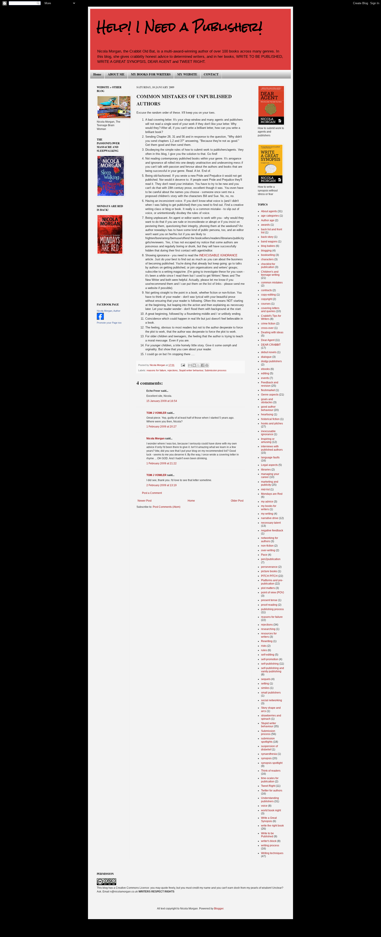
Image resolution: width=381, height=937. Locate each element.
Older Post (237, 500)
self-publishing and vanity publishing (272, 670)
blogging (266, 250)
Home (97, 74)
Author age (267, 220)
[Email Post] (183, 365)
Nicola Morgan (155, 438)
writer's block (268, 841)
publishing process (272, 609)
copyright (266, 299)
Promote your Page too (109, 322)
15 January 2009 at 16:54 (161, 401)
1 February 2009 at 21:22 (161, 463)
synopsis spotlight (271, 763)
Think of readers (270, 770)
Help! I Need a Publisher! (179, 27)
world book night (271, 810)
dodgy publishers (271, 361)
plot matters (268, 588)
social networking (271, 700)
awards (265, 224)
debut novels (268, 352)
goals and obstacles (267, 401)
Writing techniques (272, 853)
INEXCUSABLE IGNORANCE (218, 255)
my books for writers (268, 507)
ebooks (265, 369)
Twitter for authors (271, 790)
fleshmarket (268, 390)
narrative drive (269, 518)
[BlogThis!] (194, 365)
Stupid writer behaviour (191, 370)
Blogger (218, 908)
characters (267, 259)
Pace (264, 554)
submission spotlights (268, 740)
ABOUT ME (116, 74)
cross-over (267, 328)
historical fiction (270, 419)
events (265, 378)
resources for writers (269, 635)
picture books (269, 571)
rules (264, 650)
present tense (269, 600)
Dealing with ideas (272, 332)
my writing (267, 513)
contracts (266, 290)
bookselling (268, 255)
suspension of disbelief (269, 748)
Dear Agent (268, 340)
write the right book (272, 825)
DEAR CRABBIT (271, 344)
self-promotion (269, 659)
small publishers (271, 692)
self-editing (267, 654)
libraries (266, 469)
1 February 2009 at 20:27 (161, 426)
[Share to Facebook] (202, 365)
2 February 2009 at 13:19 (161, 485)
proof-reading (269, 604)
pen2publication (270, 559)
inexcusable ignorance (268, 433)
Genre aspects (269, 394)
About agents (269, 211)
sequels (266, 679)
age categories (270, 215)
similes (265, 688)
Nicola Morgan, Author (108, 310)
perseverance (269, 566)
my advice (267, 501)
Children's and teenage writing (270, 273)
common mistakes (272, 282)
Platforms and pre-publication (272, 582)
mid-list (265, 489)
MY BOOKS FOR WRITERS (151, 74)
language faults (270, 457)
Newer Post (144, 500)
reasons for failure (156, 370)
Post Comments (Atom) (166, 506)
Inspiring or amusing (268, 440)
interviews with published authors (272, 448)
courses (266, 303)
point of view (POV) (272, 592)
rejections (172, 370)
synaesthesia (269, 753)
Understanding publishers (270, 799)
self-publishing (270, 663)
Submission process (215, 370)
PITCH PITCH (269, 575)
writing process (270, 845)
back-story (267, 236)
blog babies (268, 245)
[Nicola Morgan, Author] (100, 318)
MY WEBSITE (187, 74)
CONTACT (211, 74)
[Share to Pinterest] (207, 365)
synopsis (266, 758)
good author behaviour (268, 408)
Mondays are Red (271, 493)
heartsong (267, 414)
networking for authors (269, 539)
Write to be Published (267, 835)
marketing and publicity (269, 483)
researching (268, 629)
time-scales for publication (269, 780)
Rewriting (267, 641)
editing (265, 373)
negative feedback (272, 530)
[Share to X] (198, 365)
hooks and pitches (272, 423)
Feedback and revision (269, 384)
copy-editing (268, 294)
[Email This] (190, 365)
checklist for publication (268, 265)
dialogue (266, 356)
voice (264, 805)
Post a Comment (152, 493)
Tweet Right (268, 785)
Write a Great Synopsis (269, 819)
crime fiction (268, 323)
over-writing (268, 550)
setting (265, 683)
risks (264, 645)
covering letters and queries (270, 310)
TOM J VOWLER (156, 412)
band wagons (269, 241)
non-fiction (267, 545)
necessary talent (271, 522)
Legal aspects (269, 465)
